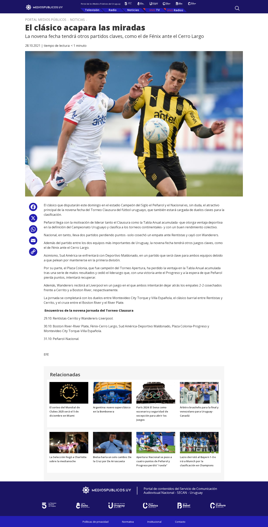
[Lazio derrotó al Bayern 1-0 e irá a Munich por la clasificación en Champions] (199, 442)
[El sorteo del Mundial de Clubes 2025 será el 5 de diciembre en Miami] (68, 392)
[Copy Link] (33, 253)
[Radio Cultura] (192, 3)
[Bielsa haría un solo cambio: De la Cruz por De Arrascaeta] (112, 442)
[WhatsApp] (33, 230)
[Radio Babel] (179, 3)
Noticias (133, 10)
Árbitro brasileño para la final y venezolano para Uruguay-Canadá (199, 411)
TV (158, 10)
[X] (33, 219)
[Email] (33, 242)
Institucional (154, 521)
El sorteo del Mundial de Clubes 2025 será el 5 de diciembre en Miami (64, 411)
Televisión (92, 10)
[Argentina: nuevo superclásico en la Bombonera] (112, 392)
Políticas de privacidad (95, 521)
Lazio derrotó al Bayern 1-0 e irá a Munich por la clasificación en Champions (198, 461)
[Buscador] (237, 8)
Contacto (180, 521)
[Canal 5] (128, 3)
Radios (178, 10)
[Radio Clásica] (166, 3)
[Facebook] (33, 208)
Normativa (128, 521)
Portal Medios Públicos (45, 19)
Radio (113, 10)
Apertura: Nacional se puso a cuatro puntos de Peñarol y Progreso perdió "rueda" (154, 461)
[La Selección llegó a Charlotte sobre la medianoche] (68, 442)
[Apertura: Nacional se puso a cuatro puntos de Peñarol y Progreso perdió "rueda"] (155, 442)
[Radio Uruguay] (153, 3)
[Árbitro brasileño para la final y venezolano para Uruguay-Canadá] (199, 392)
